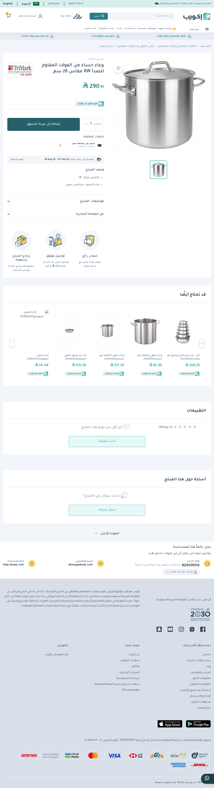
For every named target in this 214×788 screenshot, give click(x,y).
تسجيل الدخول (27, 16)
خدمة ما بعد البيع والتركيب (195, 690)
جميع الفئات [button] (194, 30)
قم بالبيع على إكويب (56, 654)
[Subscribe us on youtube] (172, 630)
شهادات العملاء (130, 660)
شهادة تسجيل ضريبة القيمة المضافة (117, 684)
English (8, 3)
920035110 (191, 565)
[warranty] (90, 240)
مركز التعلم (204, 708)
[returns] (21, 240)
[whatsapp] (207, 779)
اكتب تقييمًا (107, 441)
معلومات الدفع (202, 678)
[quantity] (93, 124)
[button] (30, 4)
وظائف (135, 666)
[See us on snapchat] (161, 630)
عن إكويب (134, 654)
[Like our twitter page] (194, 630)
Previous (12, 343)
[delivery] (56, 240)
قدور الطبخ (106, 46)
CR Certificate (131, 690)
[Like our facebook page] (205, 630)
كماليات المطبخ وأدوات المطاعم (177, 46)
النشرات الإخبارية (130, 672)
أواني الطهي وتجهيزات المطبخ (135, 46)
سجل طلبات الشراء (199, 660)
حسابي (207, 654)
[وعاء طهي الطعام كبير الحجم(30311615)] (145, 343)
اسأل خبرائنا (107, 510)
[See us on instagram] (183, 630)
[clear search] (109, 16)
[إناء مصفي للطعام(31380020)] (32, 343)
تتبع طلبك (54, 3)
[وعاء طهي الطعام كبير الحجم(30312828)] (107, 343)
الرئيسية (206, 46)
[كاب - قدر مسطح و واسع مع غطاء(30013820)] (183, 343)
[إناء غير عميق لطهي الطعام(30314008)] (69, 343)
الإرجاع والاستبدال (200, 696)
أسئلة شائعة (76, 3)
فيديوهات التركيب (200, 702)
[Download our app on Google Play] (198, 725)
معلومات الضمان (200, 684)
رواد (208, 666)
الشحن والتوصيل (200, 672)
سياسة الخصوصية (128, 678)
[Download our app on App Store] (169, 725)
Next (201, 343)
